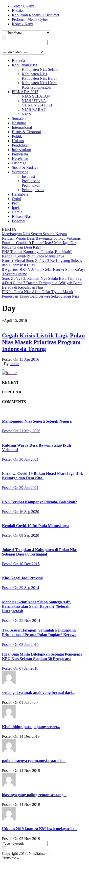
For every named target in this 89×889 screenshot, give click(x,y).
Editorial (18, 221)
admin (14, 364)
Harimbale (20, 194)
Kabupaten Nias (34, 74)
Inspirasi (28, 176)
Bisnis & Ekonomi (26, 132)
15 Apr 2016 (29, 359)
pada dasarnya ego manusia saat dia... (34, 761)
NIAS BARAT (33, 109)
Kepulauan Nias (24, 65)
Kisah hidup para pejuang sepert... (31, 727)
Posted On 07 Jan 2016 (20, 668)
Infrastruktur (21, 150)
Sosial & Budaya (25, 167)
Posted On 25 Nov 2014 (21, 620)
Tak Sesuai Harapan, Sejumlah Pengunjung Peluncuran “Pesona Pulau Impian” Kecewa (39, 632)
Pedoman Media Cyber (30, 19)
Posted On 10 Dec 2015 (21, 564)
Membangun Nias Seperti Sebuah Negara (34, 234)
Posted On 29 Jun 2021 (20, 487)
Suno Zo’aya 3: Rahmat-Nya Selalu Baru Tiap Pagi (42, 278)
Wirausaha (20, 172)
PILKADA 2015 (25, 92)
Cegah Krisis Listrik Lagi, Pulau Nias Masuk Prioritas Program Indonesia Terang (43, 342)
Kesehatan (20, 158)
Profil (16, 203)
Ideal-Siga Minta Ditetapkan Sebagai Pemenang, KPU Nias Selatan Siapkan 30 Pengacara (42, 656)
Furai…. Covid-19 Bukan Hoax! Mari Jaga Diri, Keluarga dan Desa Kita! (40, 245)
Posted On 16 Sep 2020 (20, 511)
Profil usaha (31, 181)
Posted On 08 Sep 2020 (20, 535)
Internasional (22, 127)
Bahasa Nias (21, 216)
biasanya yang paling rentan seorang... (34, 795)
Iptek (16, 207)
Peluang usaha (33, 190)
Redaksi (18, 10)
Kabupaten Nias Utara (39, 83)
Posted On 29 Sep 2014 (20, 587)
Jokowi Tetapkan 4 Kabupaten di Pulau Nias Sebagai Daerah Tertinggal (39, 552)
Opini (16, 199)
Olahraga (19, 163)
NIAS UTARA (34, 101)
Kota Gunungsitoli (36, 87)
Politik (17, 136)
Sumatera (19, 118)
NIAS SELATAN (36, 96)
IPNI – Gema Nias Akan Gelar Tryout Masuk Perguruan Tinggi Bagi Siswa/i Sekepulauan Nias (40, 294)
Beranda (18, 60)
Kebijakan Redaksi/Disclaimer (35, 15)
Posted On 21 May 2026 (21, 431)
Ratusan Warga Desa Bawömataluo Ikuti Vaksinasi (41, 238)
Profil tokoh (31, 185)
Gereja (17, 212)
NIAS (26, 114)
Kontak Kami (22, 24)
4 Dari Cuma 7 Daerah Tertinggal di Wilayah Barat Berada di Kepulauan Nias (42, 285)
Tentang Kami (23, 6)
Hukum (18, 141)
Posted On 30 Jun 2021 (20, 459)
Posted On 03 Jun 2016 (20, 644)
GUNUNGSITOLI (37, 105)
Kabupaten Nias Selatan (40, 69)
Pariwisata (20, 154)
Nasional (19, 123)
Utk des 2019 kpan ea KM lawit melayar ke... (39, 829)
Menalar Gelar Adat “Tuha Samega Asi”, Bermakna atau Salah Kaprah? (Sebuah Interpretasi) (36, 606)
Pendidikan (20, 145)
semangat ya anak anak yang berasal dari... (38, 692)
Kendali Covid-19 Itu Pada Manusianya (33, 256)
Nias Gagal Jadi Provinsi (22, 578)
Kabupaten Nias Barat (39, 78)
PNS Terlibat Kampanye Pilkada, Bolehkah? (37, 252)
